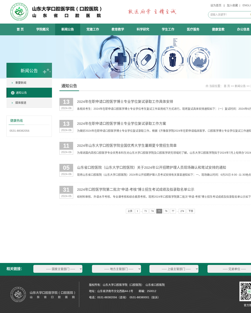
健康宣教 (218, 29)
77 (173, 211)
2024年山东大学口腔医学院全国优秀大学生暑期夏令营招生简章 (127, 146)
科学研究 (143, 29)
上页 (130, 211)
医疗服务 (193, 29)
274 (182, 211)
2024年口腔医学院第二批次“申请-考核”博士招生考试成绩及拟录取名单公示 (135, 190)
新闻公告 (67, 29)
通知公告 (21, 92)
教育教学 (118, 29)
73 (145, 211)
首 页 (20, 29)
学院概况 (42, 29)
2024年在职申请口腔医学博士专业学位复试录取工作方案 (121, 124)
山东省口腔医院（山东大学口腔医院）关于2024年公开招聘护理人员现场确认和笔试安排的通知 (151, 168)
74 (152, 211)
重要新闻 (20, 82)
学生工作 (168, 29)
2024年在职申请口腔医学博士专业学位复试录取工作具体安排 (125, 102)
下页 (190, 211)
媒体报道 (20, 102)
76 (166, 211)
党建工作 (92, 29)
